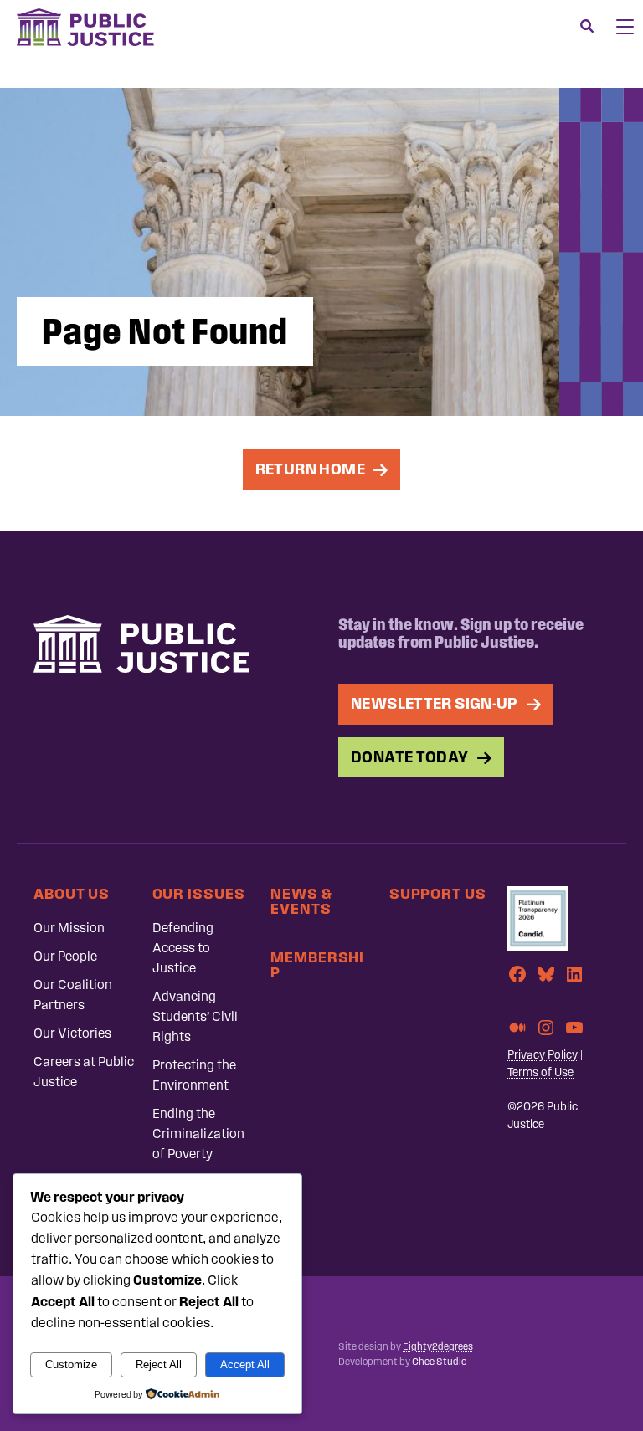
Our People (65, 956)
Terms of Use (540, 1072)
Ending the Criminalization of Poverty (198, 1133)
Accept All (245, 1364)
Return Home (310, 469)
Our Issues (198, 893)
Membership (317, 964)
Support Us (437, 893)
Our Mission (69, 928)
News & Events (301, 900)
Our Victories (72, 1033)
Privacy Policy (542, 1055)
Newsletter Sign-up (434, 703)
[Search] (587, 26)
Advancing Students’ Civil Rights (195, 1016)
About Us (71, 893)
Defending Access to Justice (182, 948)
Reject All (159, 1364)
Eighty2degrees (438, 1346)
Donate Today (410, 757)
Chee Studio (439, 1362)
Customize (71, 1364)
